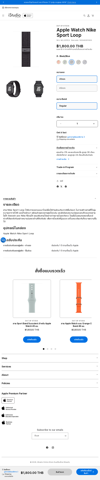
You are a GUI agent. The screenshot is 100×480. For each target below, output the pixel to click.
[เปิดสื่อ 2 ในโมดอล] (13, 88)
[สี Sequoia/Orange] (78, 62)
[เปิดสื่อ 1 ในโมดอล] (26, 49)
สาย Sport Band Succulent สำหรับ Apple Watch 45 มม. (32, 324)
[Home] (15, 15)
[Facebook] (58, 186)
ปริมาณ (60, 117)
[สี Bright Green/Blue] (65, 62)
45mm (62, 88)
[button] (3, 15)
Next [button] (96, 2)
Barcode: (75, 40)
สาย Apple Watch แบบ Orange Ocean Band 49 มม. (79, 324)
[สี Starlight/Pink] (59, 62)
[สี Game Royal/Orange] (85, 62)
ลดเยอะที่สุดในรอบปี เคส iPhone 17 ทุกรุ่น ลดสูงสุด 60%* (50, 2)
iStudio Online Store (45, 462)
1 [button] (44, 349)
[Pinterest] (66, 186)
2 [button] (48, 349)
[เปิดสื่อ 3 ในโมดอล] (38, 88)
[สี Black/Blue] (71, 62)
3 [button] (52, 349)
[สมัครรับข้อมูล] (65, 436)
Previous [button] (3, 2)
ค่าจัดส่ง (66, 49)
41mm (62, 79)
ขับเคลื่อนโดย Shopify (62, 462)
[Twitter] (61, 186)
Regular (63, 106)
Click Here (71, 2)
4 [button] (56, 349)
